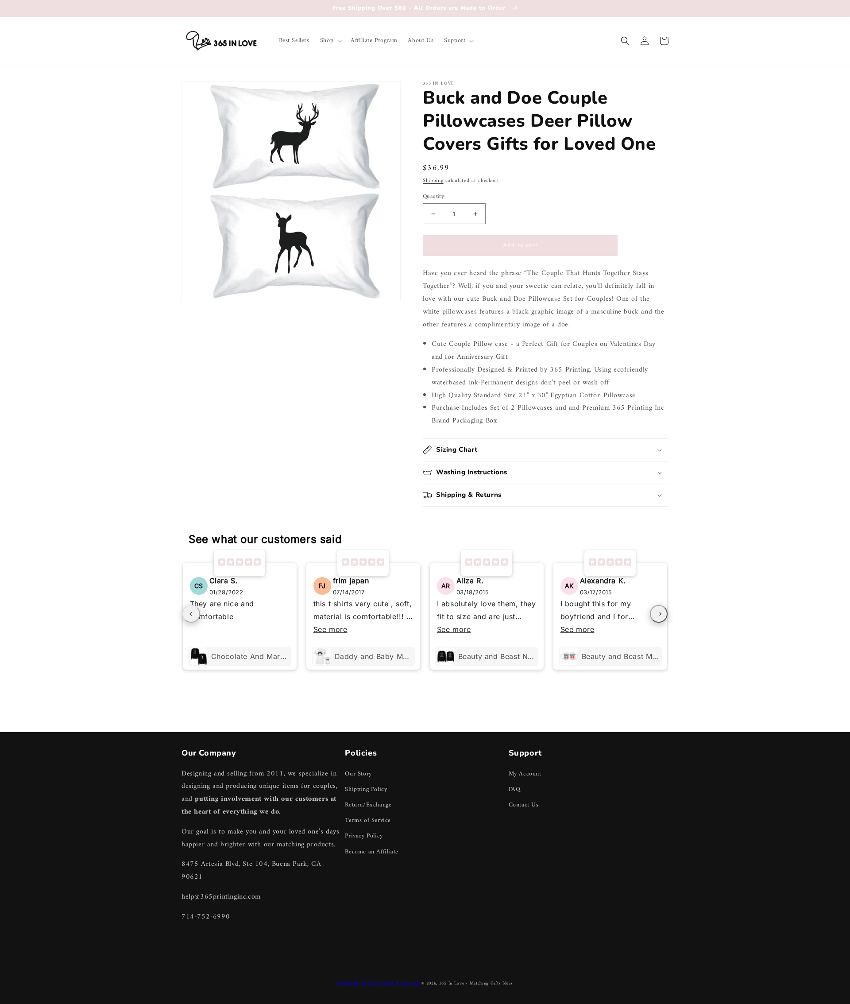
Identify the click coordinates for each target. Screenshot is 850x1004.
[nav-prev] (191, 614)
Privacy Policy (363, 835)
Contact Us (524, 804)
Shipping (433, 181)
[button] (330, 40)
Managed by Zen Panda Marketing (378, 983)
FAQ (515, 789)
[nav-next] (659, 614)
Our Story (358, 773)
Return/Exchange (368, 804)
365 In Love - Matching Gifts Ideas (476, 983)
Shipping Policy (366, 789)
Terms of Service (368, 820)
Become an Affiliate (371, 851)
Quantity (433, 196)
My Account (525, 773)
